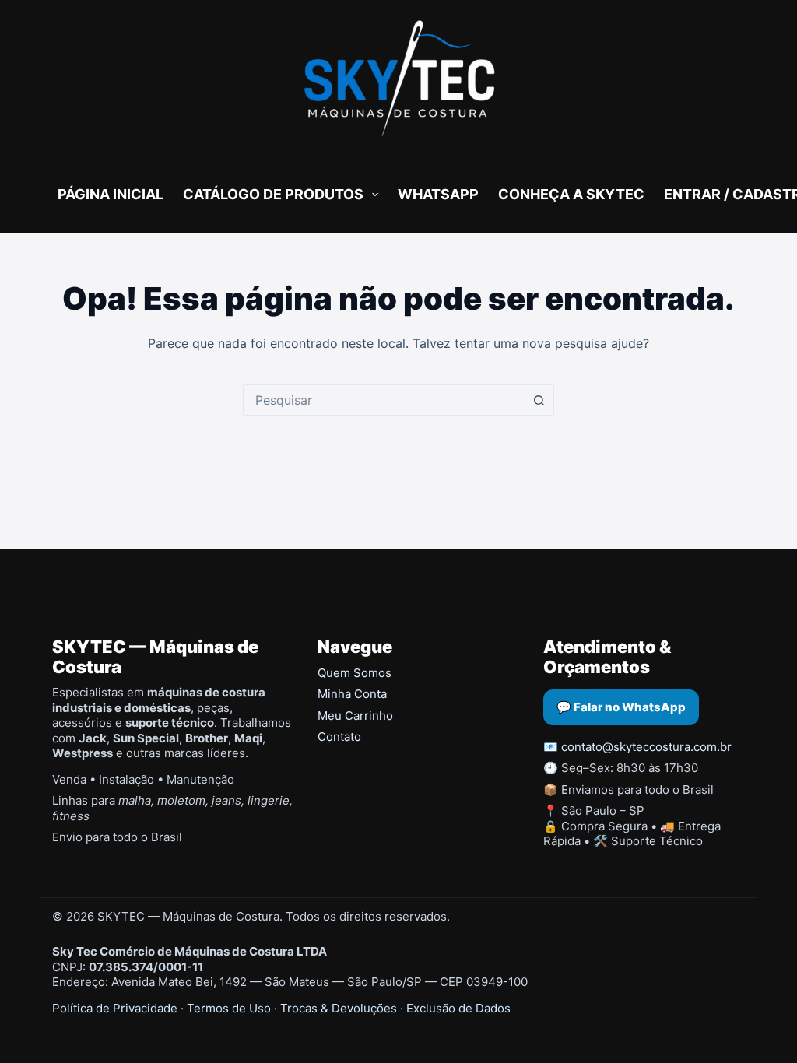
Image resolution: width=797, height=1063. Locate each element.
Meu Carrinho (355, 715)
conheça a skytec (571, 194)
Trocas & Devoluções (338, 1008)
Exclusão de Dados (458, 1008)
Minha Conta (352, 693)
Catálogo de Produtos (273, 194)
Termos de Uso (229, 1008)
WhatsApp (438, 194)
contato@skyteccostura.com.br (646, 746)
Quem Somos (354, 672)
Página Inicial (110, 194)
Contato (339, 736)
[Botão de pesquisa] (538, 400)
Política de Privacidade (114, 1008)
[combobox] (384, 400)
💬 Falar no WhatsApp (621, 707)
